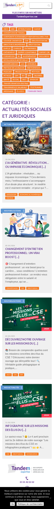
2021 (6, 29)
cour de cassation (13, 40)
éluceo (20, 91)
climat (37, 29)
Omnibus (31, 64)
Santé (6, 79)
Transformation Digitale (16, 83)
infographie (32, 454)
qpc (17, 75)
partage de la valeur (14, 68)
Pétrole (8, 75)
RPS (29, 75)
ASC (13, 29)
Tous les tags (34, 91)
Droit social (34, 44)
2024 (8, 375)
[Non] (50, 498)
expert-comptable (27, 52)
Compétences (12, 288)
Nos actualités (11, 387)
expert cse (44, 52)
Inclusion (44, 56)
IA (19, 56)
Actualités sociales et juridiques (20, 124)
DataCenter (11, 194)
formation (9, 56)
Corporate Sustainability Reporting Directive (26, 37)
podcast (8, 72)
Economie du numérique (30, 194)
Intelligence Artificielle (16, 60)
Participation (33, 68)
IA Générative (29, 56)
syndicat (34, 79)
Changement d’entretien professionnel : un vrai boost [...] (24, 253)
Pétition (36, 72)
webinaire (9, 91)
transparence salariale (15, 87)
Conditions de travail (14, 33)
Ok (12, 504)
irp (32, 60)
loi (22, 64)
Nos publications (12, 211)
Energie (17, 48)
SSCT (24, 79)
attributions (24, 29)
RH (23, 75)
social (16, 79)
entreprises (30, 48)
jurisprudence (11, 64)
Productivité (21, 72)
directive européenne (14, 44)
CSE (26, 40)
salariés (38, 75)
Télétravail (35, 87)
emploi (7, 48)
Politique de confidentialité (30, 504)
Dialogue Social (40, 40)
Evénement (9, 52)
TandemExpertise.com (27, 16)
